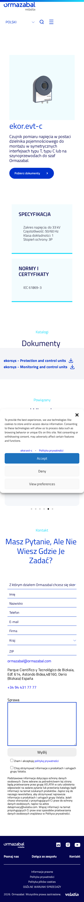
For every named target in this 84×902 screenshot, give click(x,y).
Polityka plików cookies (42, 881)
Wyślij (42, 752)
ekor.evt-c (26, 450)
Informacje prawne (42, 871)
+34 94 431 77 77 (21, 687)
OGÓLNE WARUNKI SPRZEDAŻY (42, 887)
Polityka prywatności (51, 450)
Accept (42, 458)
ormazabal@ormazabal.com (29, 661)
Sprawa (13, 700)
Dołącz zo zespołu (44, 856)
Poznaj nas (11, 856)
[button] (77, 415)
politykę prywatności (47, 761)
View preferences (42, 484)
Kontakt (74, 856)
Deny (42, 471)
